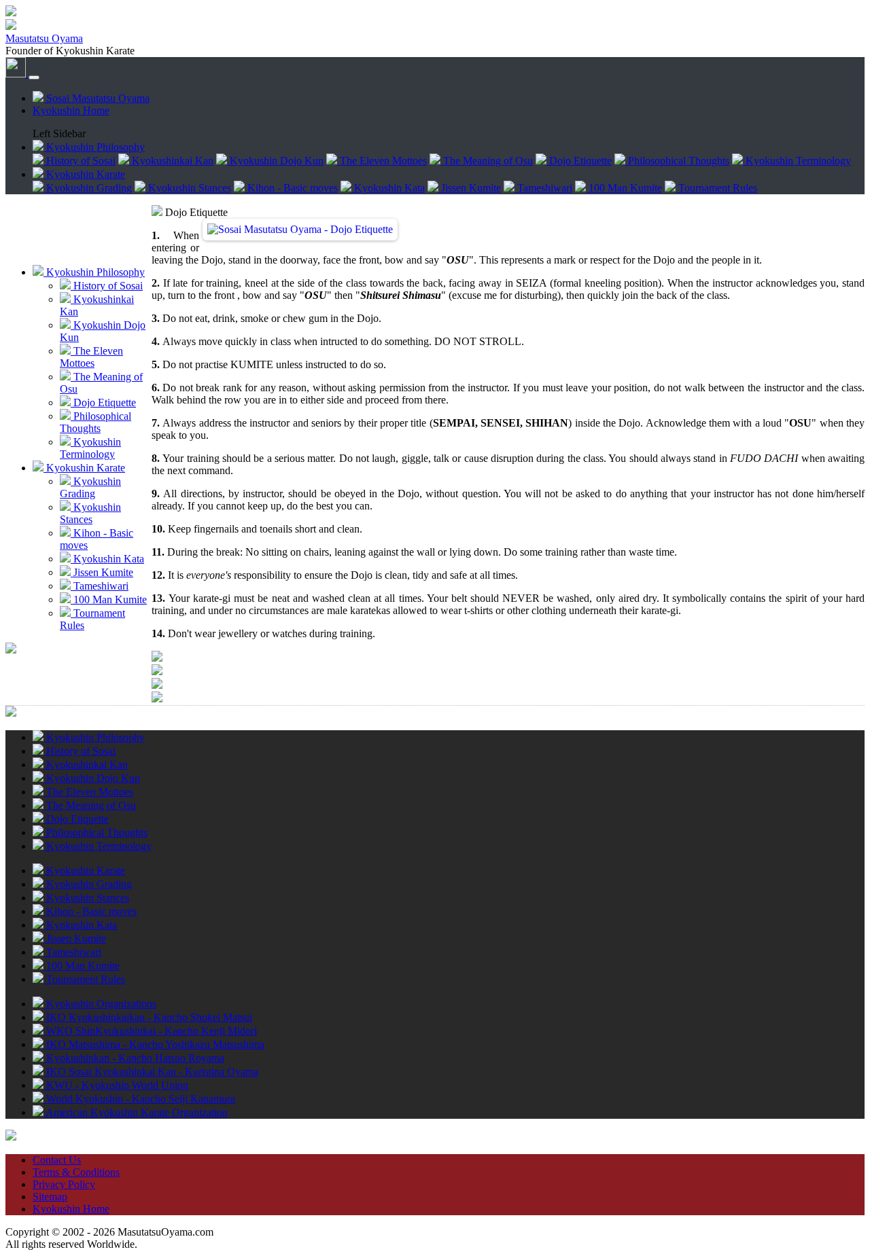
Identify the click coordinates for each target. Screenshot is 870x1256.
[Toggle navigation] (34, 77)
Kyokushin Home (71, 110)
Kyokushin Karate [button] (84, 174)
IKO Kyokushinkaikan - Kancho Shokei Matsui (148, 1017)
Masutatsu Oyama (44, 38)
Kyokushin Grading (88, 188)
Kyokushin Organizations (100, 1003)
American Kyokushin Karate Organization (136, 1112)
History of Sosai (80, 160)
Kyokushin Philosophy (94, 272)
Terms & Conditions (76, 1172)
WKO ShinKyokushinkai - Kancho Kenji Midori (150, 1031)
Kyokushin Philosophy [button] (94, 147)
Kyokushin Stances (188, 188)
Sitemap (50, 1196)
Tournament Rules (716, 188)
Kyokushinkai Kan (171, 160)
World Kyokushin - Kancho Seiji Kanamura (139, 1099)
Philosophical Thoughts (677, 160)
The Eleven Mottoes (382, 160)
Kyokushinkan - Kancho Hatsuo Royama (134, 1058)
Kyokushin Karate (84, 467)
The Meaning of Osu (486, 160)
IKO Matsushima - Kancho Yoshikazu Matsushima (154, 1044)
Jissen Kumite (469, 188)
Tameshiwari (543, 188)
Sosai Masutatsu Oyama (97, 98)
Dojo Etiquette (579, 160)
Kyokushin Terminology (797, 160)
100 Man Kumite (624, 188)
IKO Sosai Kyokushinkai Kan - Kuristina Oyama (151, 1071)
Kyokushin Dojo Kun (275, 160)
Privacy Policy (64, 1184)
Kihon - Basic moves (291, 188)
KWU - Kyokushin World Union (116, 1085)
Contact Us (57, 1160)
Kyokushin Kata (388, 188)
